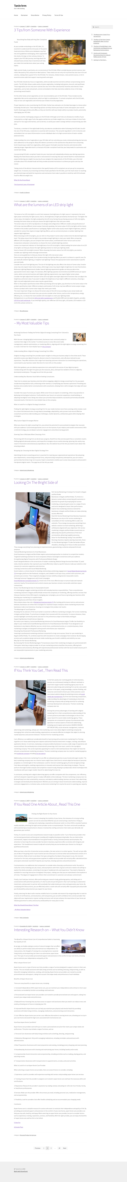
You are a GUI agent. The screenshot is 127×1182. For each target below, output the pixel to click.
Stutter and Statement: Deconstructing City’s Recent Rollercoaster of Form (102, 55)
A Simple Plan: (18, 1127)
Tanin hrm (20, 6)
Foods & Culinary (25, 192)
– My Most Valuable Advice (22, 909)
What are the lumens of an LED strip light (43, 204)
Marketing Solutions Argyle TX (44, 602)
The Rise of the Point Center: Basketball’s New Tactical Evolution (102, 41)
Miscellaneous (24, 311)
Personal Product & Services (28, 1135)
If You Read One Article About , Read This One (47, 804)
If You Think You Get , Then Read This (41, 670)
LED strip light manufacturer (43, 298)
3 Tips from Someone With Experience (42, 30)
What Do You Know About (22, 180)
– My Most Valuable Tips (31, 323)
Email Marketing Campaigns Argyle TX (26, 581)
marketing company (23, 753)
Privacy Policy (46, 15)
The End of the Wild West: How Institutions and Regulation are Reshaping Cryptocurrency (103, 48)
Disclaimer (24, 15)
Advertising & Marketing (27, 470)
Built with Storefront (21, 1171)
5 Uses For (17, 1122)
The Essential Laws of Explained (24, 184)
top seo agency (40, 753)
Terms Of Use (58, 15)
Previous (37, 1148)
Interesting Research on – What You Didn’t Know (49, 929)
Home (16, 15)
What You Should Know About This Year (26, 905)
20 (59, 1148)
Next (64, 1148)
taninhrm (33, 26)
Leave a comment (43, 26)
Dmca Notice (35, 15)
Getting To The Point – (100, 60)
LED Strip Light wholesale (22, 300)
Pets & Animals (24, 917)
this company (46, 347)
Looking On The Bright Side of (36, 482)
